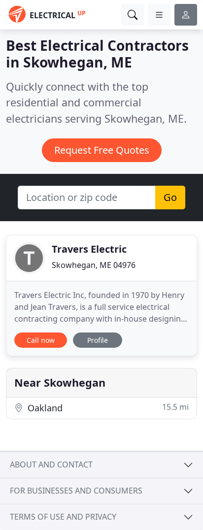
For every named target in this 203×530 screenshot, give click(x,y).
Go (170, 197)
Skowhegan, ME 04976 (93, 265)
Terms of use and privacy (63, 516)
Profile (97, 340)
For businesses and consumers (76, 490)
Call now (41, 340)
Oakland (107, 407)
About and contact (51, 464)
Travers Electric (89, 249)
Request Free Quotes (101, 150)
